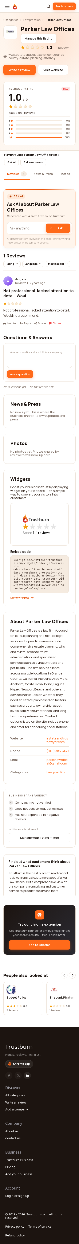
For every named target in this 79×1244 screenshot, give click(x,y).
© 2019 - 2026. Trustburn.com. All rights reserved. (33, 1216)
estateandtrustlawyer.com (57, 740)
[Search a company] (48, 6)
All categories (15, 1095)
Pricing (10, 1167)
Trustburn (19, 1047)
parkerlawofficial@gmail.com (57, 762)
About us (11, 1131)
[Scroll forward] (72, 975)
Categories (10, 20)
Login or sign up (17, 1196)
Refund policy (15, 1235)
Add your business (18, 1174)
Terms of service (39, 1226)
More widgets (19, 597)
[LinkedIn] (27, 1075)
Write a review (15, 1102)
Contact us (12, 1138)
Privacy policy (14, 1226)
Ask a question (20, 374)
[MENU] (7, 6)
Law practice (31, 20)
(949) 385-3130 (58, 751)
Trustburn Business (19, 1160)
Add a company (16, 1109)
